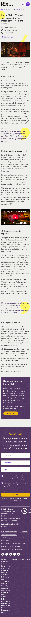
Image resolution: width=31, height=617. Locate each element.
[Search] (23, 4)
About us (10, 9)
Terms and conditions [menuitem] (9, 535)
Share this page (8, 37)
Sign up (15, 494)
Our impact (19, 9)
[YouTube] (10, 554)
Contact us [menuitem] (19, 546)
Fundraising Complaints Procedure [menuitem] (13, 543)
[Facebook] (2, 554)
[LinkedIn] (14, 554)
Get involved (11, 413)
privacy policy (17, 500)
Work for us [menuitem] (5, 549)
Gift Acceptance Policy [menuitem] (9, 532)
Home (3, 9)
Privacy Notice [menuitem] (17, 549)
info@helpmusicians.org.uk (10, 518)
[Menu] (28, 4)
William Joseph (25, 559)
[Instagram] (18, 554)
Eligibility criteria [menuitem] (7, 546)
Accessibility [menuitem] (24, 532)
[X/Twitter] (6, 554)
